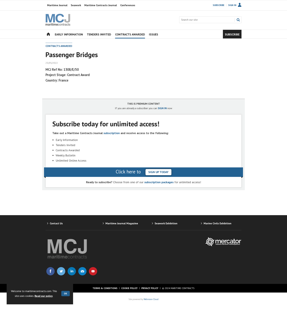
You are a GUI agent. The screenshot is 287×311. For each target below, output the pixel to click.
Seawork (76, 5)
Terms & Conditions (105, 288)
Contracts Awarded (59, 46)
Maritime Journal (57, 5)
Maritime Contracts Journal (100, 5)
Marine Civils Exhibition (217, 223)
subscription (111, 133)
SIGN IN (162, 108)
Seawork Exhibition (166, 223)
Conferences (127, 5)
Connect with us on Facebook (50, 271)
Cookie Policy (129, 288)
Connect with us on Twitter (61, 271)
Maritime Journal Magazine (121, 223)
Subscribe (218, 5)
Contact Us (56, 223)
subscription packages (159, 182)
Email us (82, 271)
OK (65, 293)
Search (238, 19)
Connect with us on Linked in (71, 271)
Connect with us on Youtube (93, 271)
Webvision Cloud (151, 299)
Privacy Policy (149, 288)
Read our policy (44, 296)
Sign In (232, 5)
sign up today (158, 172)
